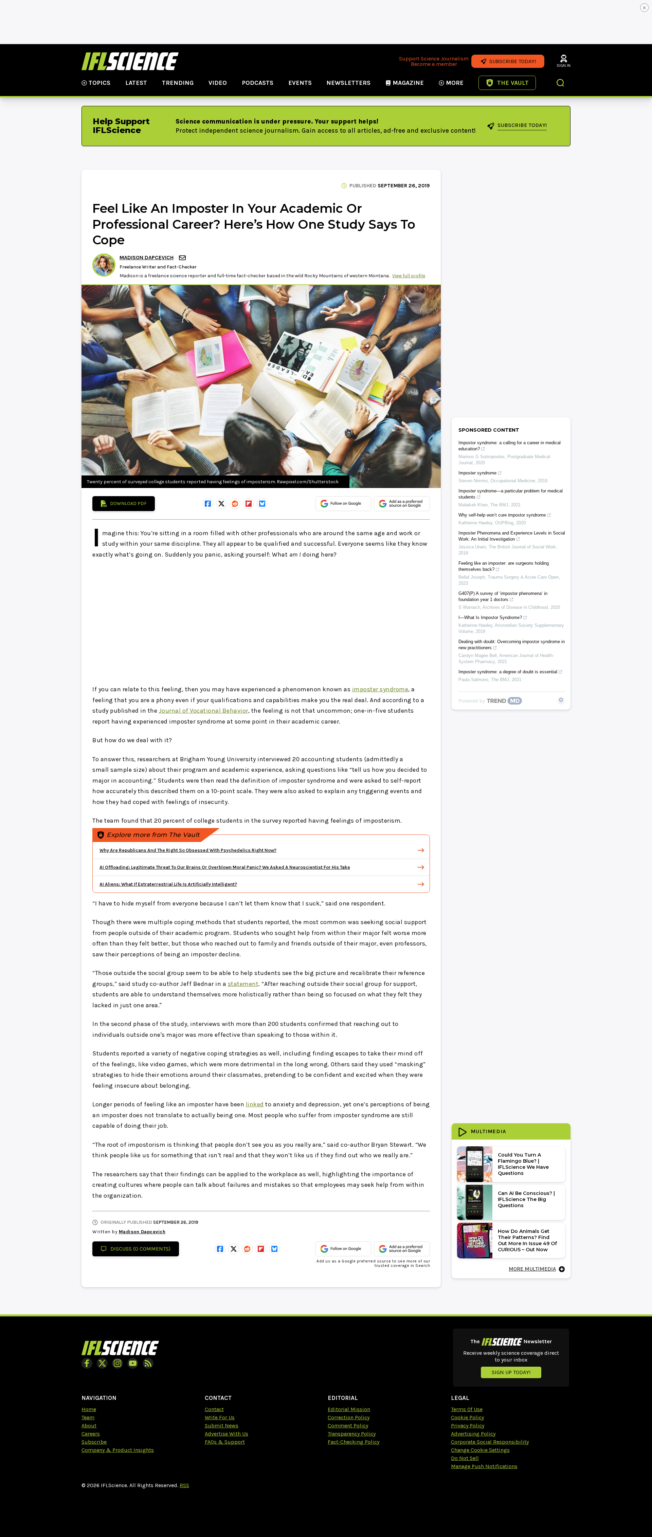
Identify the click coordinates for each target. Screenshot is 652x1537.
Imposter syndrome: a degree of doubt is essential (507, 671)
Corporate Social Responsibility (490, 1442)
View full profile (408, 276)
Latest (136, 83)
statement (243, 984)
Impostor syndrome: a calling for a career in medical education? (509, 445)
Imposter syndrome (477, 472)
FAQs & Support (225, 1442)
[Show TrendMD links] (561, 699)
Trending (178, 83)
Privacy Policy (467, 1425)
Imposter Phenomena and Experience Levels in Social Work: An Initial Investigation (511, 536)
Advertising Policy (473, 1433)
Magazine (408, 83)
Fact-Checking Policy (353, 1442)
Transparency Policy (352, 1433)
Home (89, 1409)
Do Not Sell (465, 1458)
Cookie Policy (467, 1417)
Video (218, 83)
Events (300, 83)
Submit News (221, 1425)
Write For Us (220, 1417)
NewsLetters (348, 83)
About (89, 1425)
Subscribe (94, 1442)
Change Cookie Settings (480, 1450)
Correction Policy (348, 1417)
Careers (91, 1433)
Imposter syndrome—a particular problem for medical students (510, 494)
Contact (214, 1409)
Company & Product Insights (118, 1450)
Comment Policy (348, 1425)
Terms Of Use (467, 1409)
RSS (184, 1485)
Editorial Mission (349, 1409)
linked (255, 1104)
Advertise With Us (226, 1433)
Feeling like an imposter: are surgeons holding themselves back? (503, 566)
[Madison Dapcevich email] (183, 257)
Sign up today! (511, 1372)
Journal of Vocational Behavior (203, 710)
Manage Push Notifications (484, 1466)
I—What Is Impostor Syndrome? (490, 617)
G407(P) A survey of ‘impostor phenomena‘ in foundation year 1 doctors (502, 596)
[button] (560, 83)
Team (88, 1417)
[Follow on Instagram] (117, 1363)
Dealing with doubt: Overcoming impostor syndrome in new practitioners (511, 644)
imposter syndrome (380, 689)
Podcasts (257, 83)
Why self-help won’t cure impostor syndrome (502, 515)
